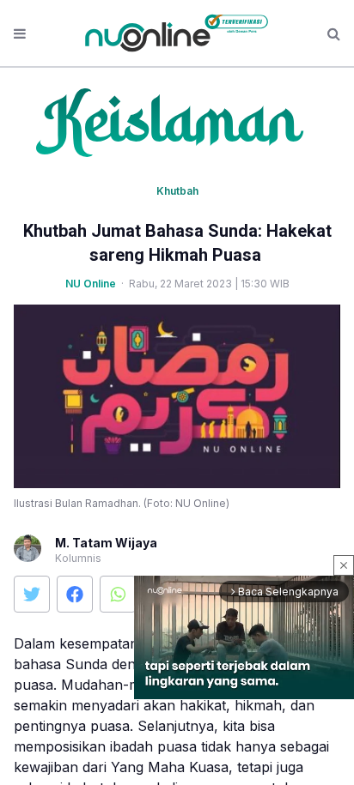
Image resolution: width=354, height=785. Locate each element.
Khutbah (177, 190)
